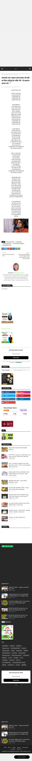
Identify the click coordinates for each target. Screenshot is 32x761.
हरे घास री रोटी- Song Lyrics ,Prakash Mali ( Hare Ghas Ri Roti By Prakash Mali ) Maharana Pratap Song (19, 456)
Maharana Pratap (10, 241)
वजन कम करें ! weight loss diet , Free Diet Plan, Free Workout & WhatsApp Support (19, 602)
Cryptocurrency (5, 648)
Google (12, 650)
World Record (11, 664)
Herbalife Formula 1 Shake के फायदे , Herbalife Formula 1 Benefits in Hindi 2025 (19, 511)
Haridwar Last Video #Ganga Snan (17, 517)
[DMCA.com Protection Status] (6, 622)
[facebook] (9, 392)
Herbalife (26, 650)
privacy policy (25, 747)
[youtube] (9, 402)
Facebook (24, 648)
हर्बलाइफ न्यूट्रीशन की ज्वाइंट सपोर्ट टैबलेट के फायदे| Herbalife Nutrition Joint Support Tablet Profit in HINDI (19, 473)
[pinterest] (23, 395)
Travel (21, 657)
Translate (27, 370)
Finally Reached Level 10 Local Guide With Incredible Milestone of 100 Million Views (18, 595)
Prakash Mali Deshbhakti (18, 243)
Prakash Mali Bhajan (7, 243)
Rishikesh (4, 657)
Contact (14, 747)
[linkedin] (23, 399)
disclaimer (13, 749)
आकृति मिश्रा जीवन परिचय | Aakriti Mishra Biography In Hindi (18, 481)
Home (3, 73)
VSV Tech (18, 660)
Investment (14, 653)
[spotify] (23, 402)
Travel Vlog (11, 660)
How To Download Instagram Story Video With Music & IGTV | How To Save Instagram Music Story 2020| (19, 465)
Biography (12, 645)
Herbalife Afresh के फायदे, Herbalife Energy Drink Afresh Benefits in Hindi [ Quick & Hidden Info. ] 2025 (19, 496)
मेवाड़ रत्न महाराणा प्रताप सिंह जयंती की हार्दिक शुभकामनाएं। (18, 448)
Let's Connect (22, 757)
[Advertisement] (16, 16)
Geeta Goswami (5, 650)
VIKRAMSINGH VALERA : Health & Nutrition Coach (20, 751)
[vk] (9, 399)
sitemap (19, 747)
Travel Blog (4, 660)
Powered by (12, 362)
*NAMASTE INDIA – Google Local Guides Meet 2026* (19, 588)
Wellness (4, 664)
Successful (16, 657)
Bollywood (19, 645)
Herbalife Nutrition (6, 653)
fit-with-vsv (19, 749)
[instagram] (23, 392)
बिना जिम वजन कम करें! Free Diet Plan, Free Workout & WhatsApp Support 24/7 (18, 609)
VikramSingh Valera (7, 86)
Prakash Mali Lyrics (9, 73)
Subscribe (16, 357)
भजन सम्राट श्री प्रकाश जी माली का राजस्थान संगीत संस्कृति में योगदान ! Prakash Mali (19, 504)
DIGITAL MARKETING (15, 648)
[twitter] (9, 395)
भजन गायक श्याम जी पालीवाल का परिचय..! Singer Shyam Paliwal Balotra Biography (19, 488)
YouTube (18, 664)
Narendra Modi (22, 653)
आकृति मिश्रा (24, 664)
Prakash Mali (18, 241)
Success (10, 657)
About (9, 747)
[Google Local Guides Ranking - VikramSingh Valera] (15, 415)
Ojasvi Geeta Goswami (16, 655)
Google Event (19, 650)
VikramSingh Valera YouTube (19, 662)
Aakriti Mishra (5, 645)
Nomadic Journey (6, 655)
